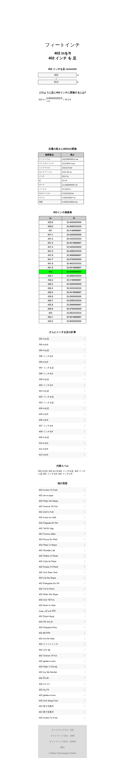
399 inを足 (44, 379)
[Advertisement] (62, 19)
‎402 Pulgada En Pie (48, 523)
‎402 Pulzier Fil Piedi (48, 567)
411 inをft (43, 449)
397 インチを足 (46, 367)
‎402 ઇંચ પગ (44, 684)
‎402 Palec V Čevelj (48, 666)
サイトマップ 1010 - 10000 (62, 741)
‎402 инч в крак (46, 495)
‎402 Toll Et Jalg (46, 528)
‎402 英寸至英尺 (46, 712)
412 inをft (43, 454)
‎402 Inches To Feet (48, 490)
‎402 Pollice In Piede (48, 556)
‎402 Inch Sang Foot (48, 700)
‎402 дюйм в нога (47, 661)
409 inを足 (44, 437)
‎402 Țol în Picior (47, 589)
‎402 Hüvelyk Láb (47, 550)
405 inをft (43, 414)
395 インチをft (46, 356)
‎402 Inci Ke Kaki (46, 638)
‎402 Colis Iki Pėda (47, 561)
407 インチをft (46, 425)
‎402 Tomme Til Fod (48, 506)
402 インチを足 (46, 396)
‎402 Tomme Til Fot (48, 655)
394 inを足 (44, 350)
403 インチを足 (46, 402)
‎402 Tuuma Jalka (47, 534)
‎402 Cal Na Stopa (47, 578)
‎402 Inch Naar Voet (48, 572)
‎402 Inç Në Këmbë (48, 672)
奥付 (62, 747)
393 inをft (43, 344)
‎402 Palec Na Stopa (48, 501)
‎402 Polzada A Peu (48, 627)
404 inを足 (44, 408)
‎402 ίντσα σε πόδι (47, 517)
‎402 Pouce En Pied (48, 539)
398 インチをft (46, 373)
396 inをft (43, 362)
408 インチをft (46, 431)
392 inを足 (44, 338)
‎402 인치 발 (44, 650)
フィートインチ (62, 45)
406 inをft (43, 420)
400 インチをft (46, 385)
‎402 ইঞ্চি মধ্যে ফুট (46, 622)
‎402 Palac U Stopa (48, 545)
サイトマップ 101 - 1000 (63, 736)
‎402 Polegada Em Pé (49, 583)
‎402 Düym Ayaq (46, 616)
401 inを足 (44, 391)
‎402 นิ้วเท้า (44, 678)
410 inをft (43, 443)
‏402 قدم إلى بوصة (47, 611)
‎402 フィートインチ (48, 644)
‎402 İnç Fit (44, 689)
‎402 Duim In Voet (47, 605)
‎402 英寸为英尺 (46, 706)
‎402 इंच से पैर (44, 633)
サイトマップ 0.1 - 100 (63, 730)
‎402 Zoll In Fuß (46, 512)
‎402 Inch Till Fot (46, 600)
